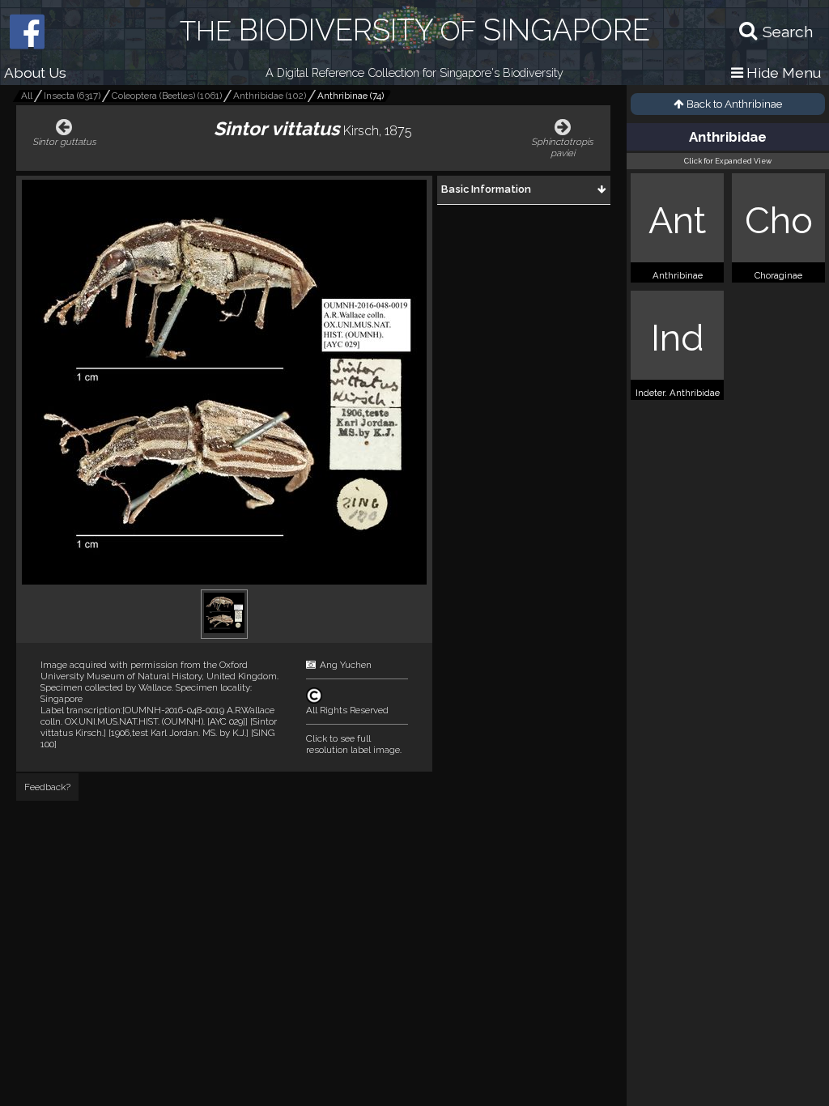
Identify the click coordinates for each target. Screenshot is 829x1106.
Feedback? (47, 787)
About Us (35, 72)
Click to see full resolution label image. (354, 744)
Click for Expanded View (728, 161)
